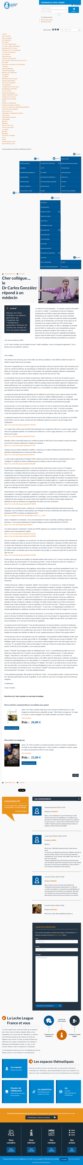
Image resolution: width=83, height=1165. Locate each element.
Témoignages (6, 119)
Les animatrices (6, 40)
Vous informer (6, 56)
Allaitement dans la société (9, 78)
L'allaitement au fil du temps (10, 87)
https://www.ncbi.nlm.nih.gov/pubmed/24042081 (20, 464)
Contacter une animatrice (9, 58)
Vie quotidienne (6, 85)
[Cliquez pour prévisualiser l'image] (58, 290)
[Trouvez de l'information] (62, 1035)
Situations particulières (8, 80)
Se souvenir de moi (46, 17)
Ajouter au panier (11, 728)
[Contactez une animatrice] (49, 1021)
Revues (4, 139)
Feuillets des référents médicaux (11, 105)
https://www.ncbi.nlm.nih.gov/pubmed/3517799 (19, 445)
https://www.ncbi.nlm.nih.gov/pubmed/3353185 (19, 436)
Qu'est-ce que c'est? (7, 125)
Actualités (5, 66)
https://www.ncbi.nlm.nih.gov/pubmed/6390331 (19, 454)
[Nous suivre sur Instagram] (53, 30)
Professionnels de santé (8, 141)
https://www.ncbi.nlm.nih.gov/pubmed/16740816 (20, 504)
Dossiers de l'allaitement (9, 103)
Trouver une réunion (8, 127)
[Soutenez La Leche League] (75, 1021)
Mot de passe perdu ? (47, 19)
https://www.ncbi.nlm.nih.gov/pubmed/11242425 (20, 534)
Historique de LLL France (9, 48)
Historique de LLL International (11, 50)
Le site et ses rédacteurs (8, 52)
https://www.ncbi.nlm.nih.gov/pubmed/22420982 (20, 555)
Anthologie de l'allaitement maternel (12, 113)
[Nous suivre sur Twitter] (58, 30)
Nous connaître (7, 38)
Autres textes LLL (7, 111)
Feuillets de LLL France (9, 97)
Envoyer (22, 274)
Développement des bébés (9, 89)
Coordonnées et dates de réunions (38, 1117)
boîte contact (58, 935)
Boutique (5, 133)
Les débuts (5, 76)
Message (38, 954)
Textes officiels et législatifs (10, 109)
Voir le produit (26, 718)
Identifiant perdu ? (46, 22)
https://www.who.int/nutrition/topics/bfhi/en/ (18, 524)
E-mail (37, 946)
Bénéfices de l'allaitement (9, 72)
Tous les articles (6, 91)
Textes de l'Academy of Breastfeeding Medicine (15, 107)
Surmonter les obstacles (8, 82)
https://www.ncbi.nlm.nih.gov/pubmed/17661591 (20, 425)
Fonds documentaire (8, 93)
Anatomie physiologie (8, 70)
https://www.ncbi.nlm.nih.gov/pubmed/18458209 (20, 536)
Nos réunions (51, 1150)
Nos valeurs (5, 42)
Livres (4, 137)
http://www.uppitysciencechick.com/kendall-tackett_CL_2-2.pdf (24, 515)
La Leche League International (11, 46)
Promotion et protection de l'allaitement (13, 64)
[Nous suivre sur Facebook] (55, 30)
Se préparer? (5, 74)
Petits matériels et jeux (8, 143)
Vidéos (4, 101)
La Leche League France (9, 44)
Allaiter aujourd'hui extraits (10, 95)
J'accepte (64, 1159)
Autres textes (5, 115)
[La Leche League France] (10, 5)
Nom (36, 938)
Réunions (5, 123)
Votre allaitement (7, 68)
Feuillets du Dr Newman (9, 99)
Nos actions (72, 1150)
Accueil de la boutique (8, 135)
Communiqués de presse (9, 117)
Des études (5, 62)
